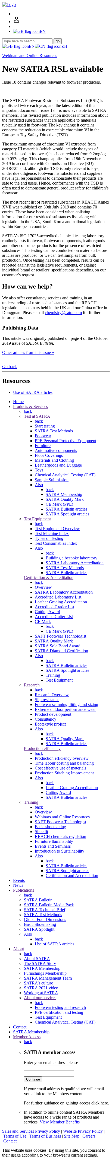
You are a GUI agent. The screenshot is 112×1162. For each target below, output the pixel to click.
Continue (33, 1079)
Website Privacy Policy (83, 1131)
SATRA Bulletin (38, 900)
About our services (40, 997)
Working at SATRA (41, 992)
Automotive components (56, 450)
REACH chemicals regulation (60, 836)
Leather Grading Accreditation (61, 602)
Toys (39, 470)
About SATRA (37, 958)
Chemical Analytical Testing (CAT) (65, 475)
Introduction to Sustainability (59, 851)
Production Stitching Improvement (64, 773)
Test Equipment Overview (57, 528)
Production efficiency (42, 748)
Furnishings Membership (45, 973)
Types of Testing (49, 538)
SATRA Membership (64, 494)
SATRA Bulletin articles (66, 509)
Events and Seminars (53, 846)
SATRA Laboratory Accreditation (75, 563)
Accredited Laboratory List (58, 597)
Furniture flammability (54, 841)
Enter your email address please (51, 1062)
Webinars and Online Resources (29, 55)
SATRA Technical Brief (44, 909)
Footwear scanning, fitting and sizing (66, 704)
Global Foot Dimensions (45, 919)
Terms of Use (14, 1136)
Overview (43, 587)
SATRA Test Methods (54, 431)
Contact (19, 1027)
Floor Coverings (49, 455)
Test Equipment (37, 519)
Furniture (43, 445)
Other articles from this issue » (28, 352)
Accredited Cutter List (54, 616)
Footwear (43, 435)
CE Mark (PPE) (59, 504)
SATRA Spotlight (39, 929)
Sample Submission (52, 479)
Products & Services (30, 406)
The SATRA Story (40, 963)
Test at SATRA (37, 416)
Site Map (71, 1136)
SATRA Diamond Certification (61, 650)
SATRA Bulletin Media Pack (49, 905)
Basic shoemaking (50, 826)
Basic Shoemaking (40, 924)
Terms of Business (45, 1136)
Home (18, 401)
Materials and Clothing (54, 460)
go (58, 41)
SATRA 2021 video (41, 988)
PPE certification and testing (59, 1012)
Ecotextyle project (50, 724)
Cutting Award (47, 611)
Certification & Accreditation (48, 577)
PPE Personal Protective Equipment (65, 440)
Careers (88, 1136)
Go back (9, 366)
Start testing (45, 426)
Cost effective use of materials (60, 768)
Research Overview (52, 694)
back (28, 411)
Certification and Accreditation (72, 875)
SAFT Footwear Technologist (60, 636)
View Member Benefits (60, 1122)
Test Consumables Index (56, 543)
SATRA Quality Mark (65, 499)
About (18, 948)
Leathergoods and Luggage (58, 465)
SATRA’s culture (38, 983)
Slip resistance (47, 699)
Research (32, 685)
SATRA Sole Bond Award (57, 646)
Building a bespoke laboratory (71, 558)
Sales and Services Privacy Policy (31, 1131)
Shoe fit (41, 831)
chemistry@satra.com (63, 312)
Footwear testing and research (60, 1007)
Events (19, 880)
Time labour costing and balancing (64, 763)
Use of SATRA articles (32, 392)
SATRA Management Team (48, 978)
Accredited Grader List (54, 606)
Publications (23, 890)
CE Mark (43, 621)
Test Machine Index (52, 533)
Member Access (27, 1036)
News (18, 885)
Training (53, 675)
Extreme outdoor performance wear (65, 709)
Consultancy (45, 719)
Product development (53, 714)
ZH (64, 46)
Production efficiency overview (62, 758)
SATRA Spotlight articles (67, 514)
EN (32, 46)
